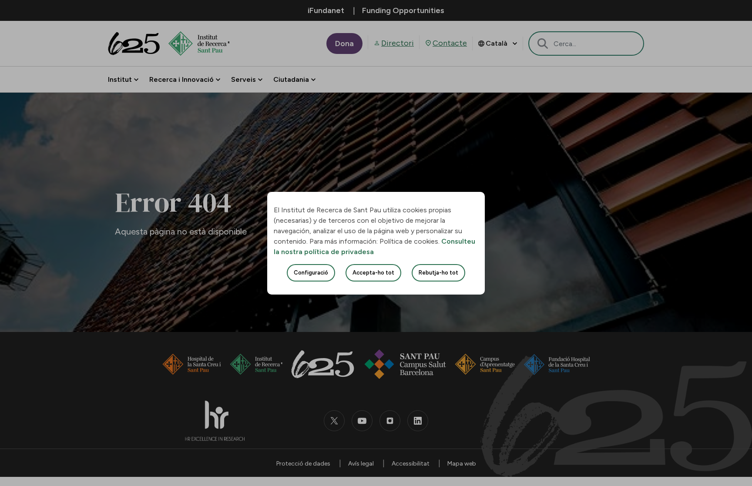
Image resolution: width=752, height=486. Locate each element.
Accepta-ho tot (373, 272)
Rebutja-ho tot (438, 272)
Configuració (311, 272)
